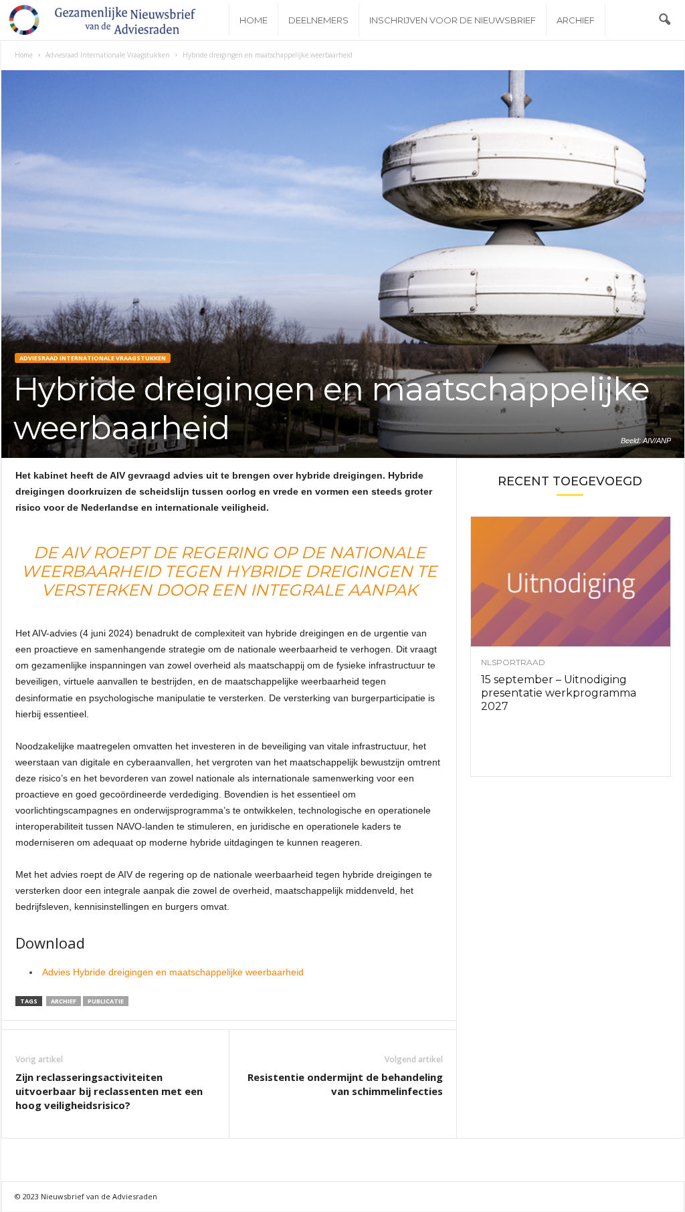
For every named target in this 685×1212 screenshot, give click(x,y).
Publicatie (106, 1001)
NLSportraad (513, 662)
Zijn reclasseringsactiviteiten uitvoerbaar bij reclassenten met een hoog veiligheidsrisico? (109, 1091)
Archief (576, 20)
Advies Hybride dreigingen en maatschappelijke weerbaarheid (173, 972)
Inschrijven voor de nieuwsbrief (452, 20)
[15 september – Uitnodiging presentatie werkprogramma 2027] (570, 581)
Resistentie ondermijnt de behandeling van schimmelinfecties (345, 1084)
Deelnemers (318, 20)
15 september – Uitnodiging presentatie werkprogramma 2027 (558, 693)
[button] (664, 20)
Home (253, 20)
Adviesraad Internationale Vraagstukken (107, 54)
